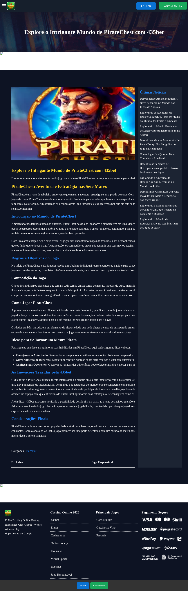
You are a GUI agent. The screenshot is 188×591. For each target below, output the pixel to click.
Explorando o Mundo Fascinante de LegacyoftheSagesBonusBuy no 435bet (160, 130)
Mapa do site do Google (18, 533)
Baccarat (31, 450)
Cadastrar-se (58, 535)
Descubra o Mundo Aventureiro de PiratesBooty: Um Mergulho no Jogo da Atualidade (160, 144)
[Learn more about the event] (94, 61)
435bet (55, 519)
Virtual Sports (59, 559)
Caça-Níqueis (104, 519)
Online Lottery (59, 543)
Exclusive (56, 551)
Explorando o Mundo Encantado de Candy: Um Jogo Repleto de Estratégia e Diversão (158, 209)
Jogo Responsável (61, 574)
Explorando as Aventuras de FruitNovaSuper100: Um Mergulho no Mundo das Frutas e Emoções (160, 116)
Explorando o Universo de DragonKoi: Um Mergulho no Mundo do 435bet (157, 182)
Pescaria (101, 535)
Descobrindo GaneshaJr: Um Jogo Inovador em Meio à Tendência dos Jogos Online (159, 195)
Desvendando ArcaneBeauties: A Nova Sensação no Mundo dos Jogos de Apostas (158, 102)
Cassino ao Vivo (105, 527)
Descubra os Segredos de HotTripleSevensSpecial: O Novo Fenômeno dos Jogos (159, 168)
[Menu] (4, 6)
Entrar (54, 527)
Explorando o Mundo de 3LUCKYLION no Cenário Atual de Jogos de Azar (159, 223)
